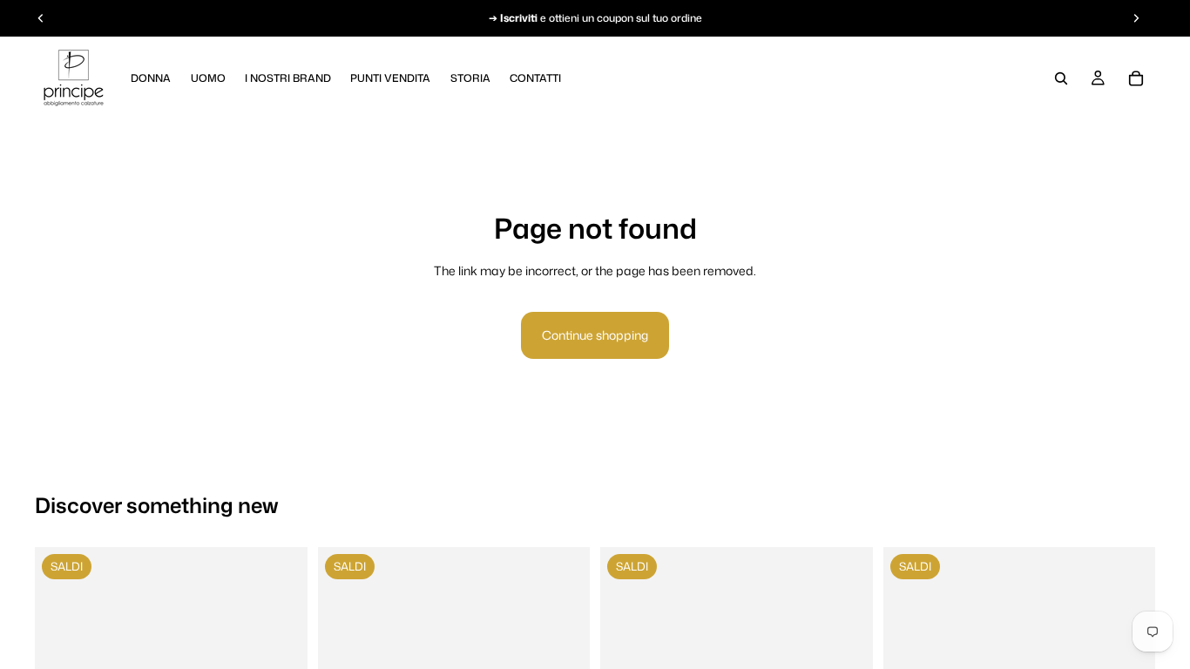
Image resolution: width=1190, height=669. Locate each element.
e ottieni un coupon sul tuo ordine (601, 17)
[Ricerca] (1061, 78)
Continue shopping (595, 335)
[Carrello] (1136, 78)
